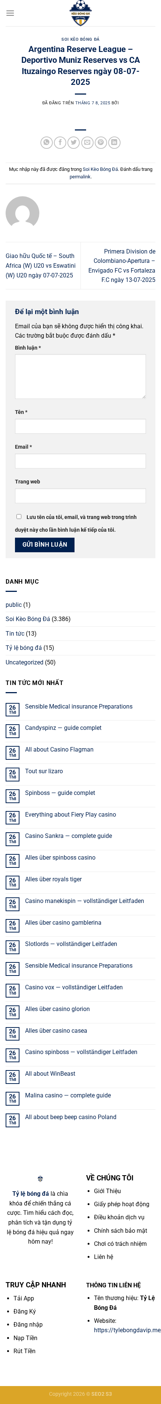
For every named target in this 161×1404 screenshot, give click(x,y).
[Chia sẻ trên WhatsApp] (46, 142)
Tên (21, 412)
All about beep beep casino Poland (70, 1117)
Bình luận (28, 348)
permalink (80, 176)
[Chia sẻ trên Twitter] (73, 142)
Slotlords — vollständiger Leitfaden (71, 943)
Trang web (27, 482)
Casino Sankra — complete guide (68, 835)
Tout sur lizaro (44, 771)
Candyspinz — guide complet (63, 727)
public (14, 604)
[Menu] (10, 13)
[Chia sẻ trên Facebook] (60, 142)
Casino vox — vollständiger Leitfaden (74, 987)
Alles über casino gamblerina (63, 922)
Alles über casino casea (56, 1030)
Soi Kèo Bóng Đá (80, 39)
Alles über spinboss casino (60, 857)
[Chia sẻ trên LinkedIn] (114, 142)
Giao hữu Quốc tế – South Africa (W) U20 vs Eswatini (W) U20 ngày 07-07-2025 (41, 265)
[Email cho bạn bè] (87, 142)
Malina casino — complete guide (68, 1095)
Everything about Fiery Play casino (70, 814)
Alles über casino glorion (57, 1009)
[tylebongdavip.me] (80, 13)
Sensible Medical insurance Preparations (79, 706)
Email (23, 447)
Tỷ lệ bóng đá (24, 647)
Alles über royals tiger (53, 879)
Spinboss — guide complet (60, 792)
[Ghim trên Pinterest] (101, 142)
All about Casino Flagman (59, 749)
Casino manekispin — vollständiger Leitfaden (84, 900)
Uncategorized (24, 662)
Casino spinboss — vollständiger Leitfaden (81, 1052)
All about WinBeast (50, 1073)
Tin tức (15, 633)
